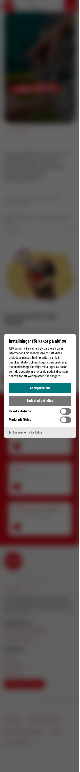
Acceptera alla (40, 388)
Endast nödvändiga (40, 401)
